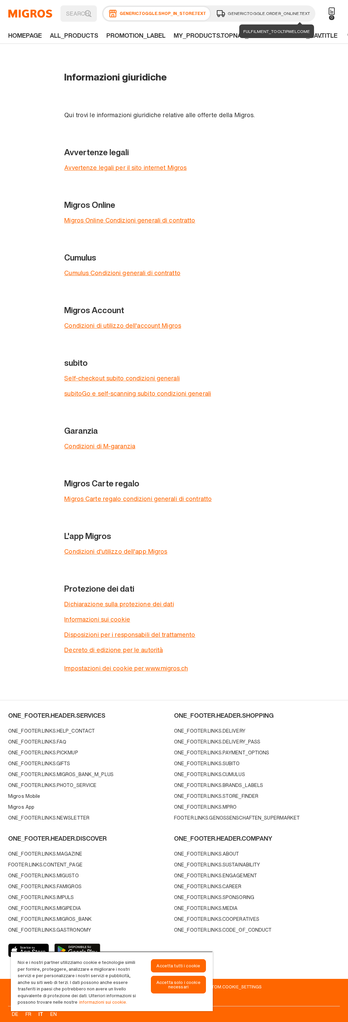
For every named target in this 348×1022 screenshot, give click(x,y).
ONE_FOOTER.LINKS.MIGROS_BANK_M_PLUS (61, 774)
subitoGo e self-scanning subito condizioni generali (137, 393)
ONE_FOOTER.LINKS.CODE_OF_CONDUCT (223, 929)
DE (15, 1014)
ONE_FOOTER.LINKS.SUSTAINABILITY (217, 864)
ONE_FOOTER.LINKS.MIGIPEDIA (44, 908)
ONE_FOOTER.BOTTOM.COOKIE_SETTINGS (217, 987)
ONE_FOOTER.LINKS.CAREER (208, 886)
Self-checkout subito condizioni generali (121, 378)
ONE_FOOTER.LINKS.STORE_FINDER (216, 796)
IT (40, 1014)
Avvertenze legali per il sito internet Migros (125, 167)
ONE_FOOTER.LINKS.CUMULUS (209, 774)
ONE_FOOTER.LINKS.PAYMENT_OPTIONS (221, 752)
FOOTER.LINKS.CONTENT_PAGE (45, 864)
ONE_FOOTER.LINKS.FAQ (37, 741)
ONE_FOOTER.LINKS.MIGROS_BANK (50, 918)
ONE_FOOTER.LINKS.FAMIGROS (45, 886)
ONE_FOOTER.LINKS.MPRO (205, 806)
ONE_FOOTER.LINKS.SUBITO (207, 763)
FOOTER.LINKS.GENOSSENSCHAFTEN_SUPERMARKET (237, 817)
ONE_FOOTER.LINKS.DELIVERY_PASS (217, 741)
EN (53, 1014)
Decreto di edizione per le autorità (113, 649)
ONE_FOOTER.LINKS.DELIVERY (209, 730)
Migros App (21, 806)
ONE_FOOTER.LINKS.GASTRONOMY (49, 929)
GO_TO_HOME (30, 13)
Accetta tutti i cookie (178, 966)
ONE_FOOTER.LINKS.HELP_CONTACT (51, 730)
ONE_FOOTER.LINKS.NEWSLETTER (48, 817)
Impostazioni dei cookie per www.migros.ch (126, 668)
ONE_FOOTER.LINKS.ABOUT (206, 853)
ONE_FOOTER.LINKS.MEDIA (206, 908)
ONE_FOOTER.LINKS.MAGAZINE (45, 853)
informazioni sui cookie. (103, 1002)
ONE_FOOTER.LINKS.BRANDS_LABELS (218, 785)
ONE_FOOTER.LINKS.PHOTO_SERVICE (52, 785)
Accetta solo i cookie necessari (178, 984)
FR (28, 1014)
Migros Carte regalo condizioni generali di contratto (138, 498)
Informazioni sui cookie (97, 619)
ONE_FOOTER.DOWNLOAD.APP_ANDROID (77, 950)
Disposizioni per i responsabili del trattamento (129, 634)
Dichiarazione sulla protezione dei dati (119, 603)
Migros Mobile (24, 796)
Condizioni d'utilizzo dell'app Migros (115, 551)
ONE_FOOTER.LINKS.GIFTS (39, 763)
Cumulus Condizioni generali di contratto (122, 272)
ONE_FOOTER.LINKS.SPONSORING (214, 897)
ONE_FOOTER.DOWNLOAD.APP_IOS (28, 950)
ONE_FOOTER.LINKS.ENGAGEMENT (215, 875)
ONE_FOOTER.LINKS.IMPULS (41, 897)
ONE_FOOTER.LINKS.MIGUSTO (43, 875)
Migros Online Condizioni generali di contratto (129, 220)
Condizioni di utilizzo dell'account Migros (122, 325)
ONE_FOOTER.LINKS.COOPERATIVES (216, 918)
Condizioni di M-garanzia (99, 446)
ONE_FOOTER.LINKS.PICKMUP (43, 752)
